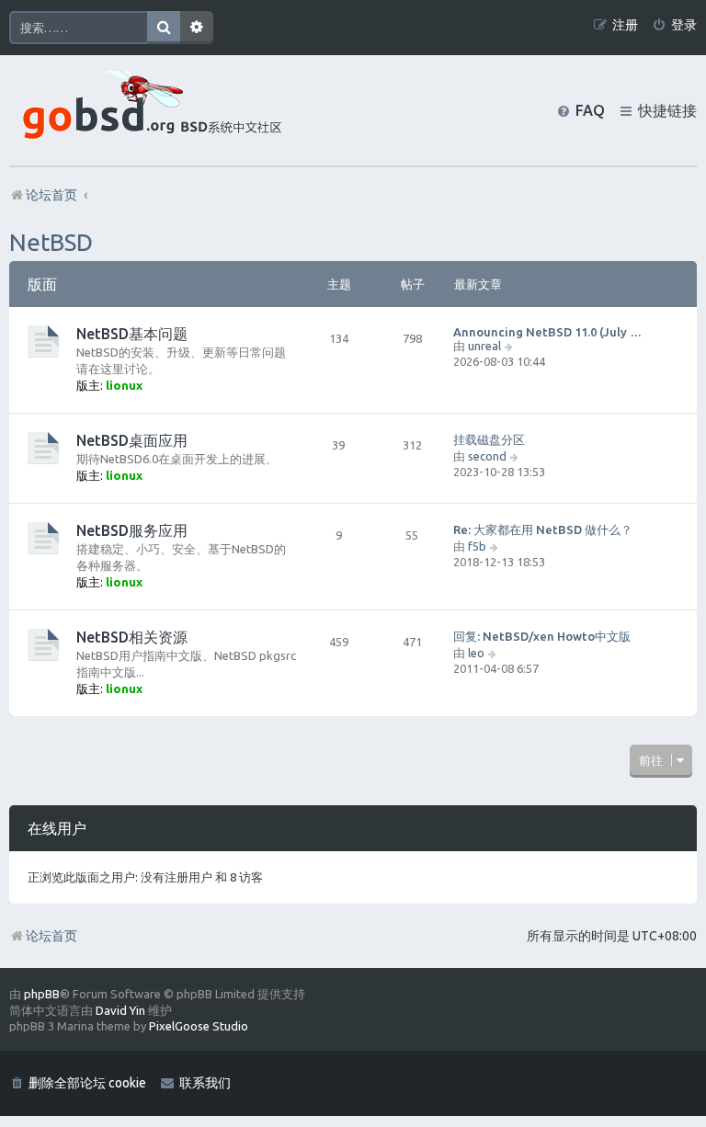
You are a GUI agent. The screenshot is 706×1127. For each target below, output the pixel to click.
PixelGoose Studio (198, 1025)
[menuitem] (674, 25)
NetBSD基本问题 (132, 333)
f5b (477, 546)
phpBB (42, 993)
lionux (124, 385)
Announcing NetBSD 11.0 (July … (547, 331)
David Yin (120, 1010)
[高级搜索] (196, 27)
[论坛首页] (148, 110)
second (487, 456)
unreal (484, 345)
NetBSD (51, 242)
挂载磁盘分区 (489, 439)
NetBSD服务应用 (132, 530)
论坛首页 (51, 935)
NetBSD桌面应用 (132, 440)
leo (476, 652)
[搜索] (163, 27)
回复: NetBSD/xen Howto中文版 (542, 636)
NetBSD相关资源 (132, 637)
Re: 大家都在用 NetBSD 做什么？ (542, 529)
